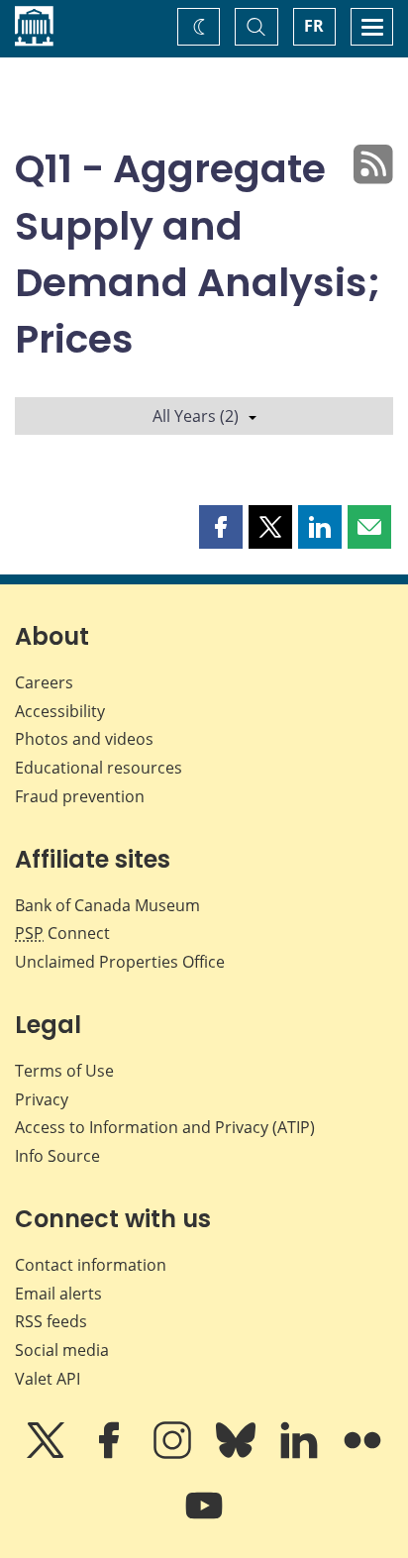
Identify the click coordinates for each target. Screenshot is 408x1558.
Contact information (90, 1265)
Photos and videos (84, 739)
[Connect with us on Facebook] (111, 1454)
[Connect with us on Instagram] (174, 1454)
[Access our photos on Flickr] (362, 1454)
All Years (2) (196, 416)
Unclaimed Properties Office (120, 962)
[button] (221, 527)
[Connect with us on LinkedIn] (301, 1454)
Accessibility (60, 711)
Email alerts (58, 1293)
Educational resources (98, 768)
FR (314, 26)
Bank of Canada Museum (107, 905)
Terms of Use (64, 1071)
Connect (62, 933)
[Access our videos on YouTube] (204, 1519)
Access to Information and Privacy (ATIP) (165, 1127)
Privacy (41, 1099)
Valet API (47, 1379)
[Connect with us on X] (47, 1454)
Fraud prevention (80, 796)
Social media (62, 1350)
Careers (44, 682)
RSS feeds (51, 1321)
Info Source (57, 1156)
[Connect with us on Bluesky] (237, 1454)
